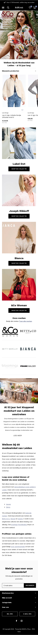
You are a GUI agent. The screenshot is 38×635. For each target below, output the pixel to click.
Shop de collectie (19, 169)
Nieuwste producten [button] (10, 71)
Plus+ (29, 629)
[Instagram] (21, 621)
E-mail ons (27, 614)
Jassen (8, 504)
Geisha (20, 519)
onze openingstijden (18, 547)
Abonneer (30, 585)
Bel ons (10, 614)
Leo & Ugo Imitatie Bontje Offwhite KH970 (11, 116)
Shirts (8, 507)
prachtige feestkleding (19, 525)
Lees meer (17, 435)
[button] (3, 8)
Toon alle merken (25, 321)
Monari (13, 519)
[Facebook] (16, 621)
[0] (34, 7)
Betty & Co (6, 519)
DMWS (24, 629)
